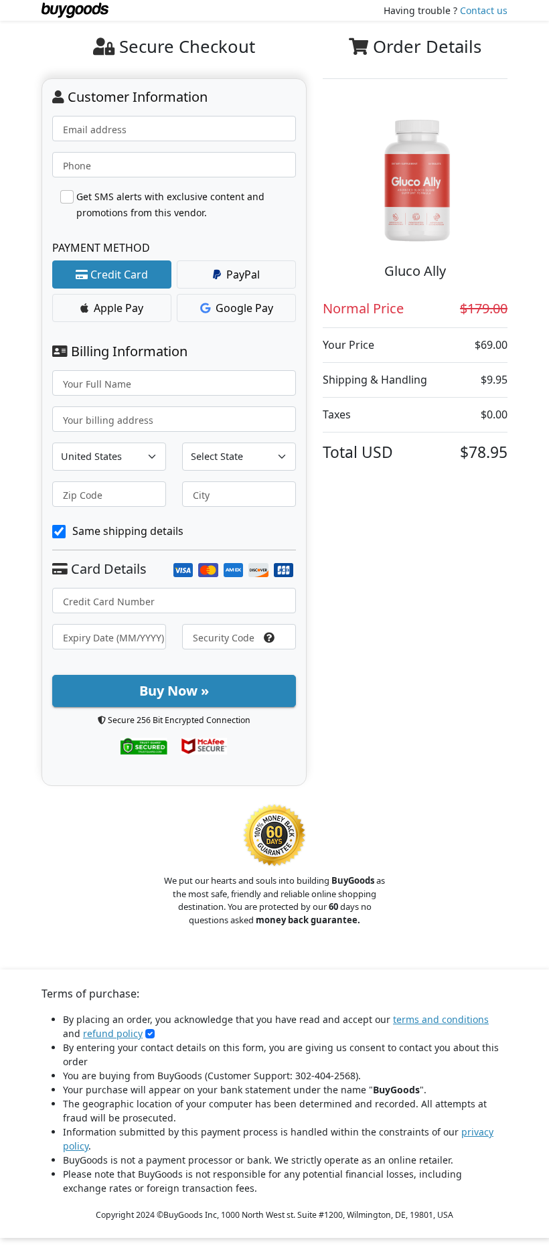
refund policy (113, 1033)
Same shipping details (127, 531)
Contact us (483, 10)
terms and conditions (441, 1019)
